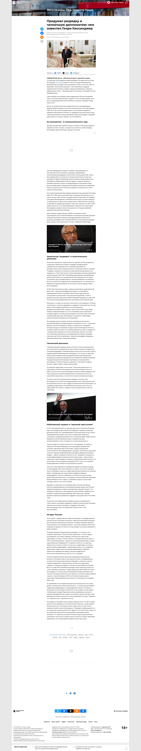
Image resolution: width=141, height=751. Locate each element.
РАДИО (64, 722)
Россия (91, 634)
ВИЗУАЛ (83, 717)
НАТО (70, 637)
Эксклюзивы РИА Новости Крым (58, 634)
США (86, 634)
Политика (80, 634)
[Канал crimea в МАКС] (83, 711)
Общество (81, 637)
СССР (60, 637)
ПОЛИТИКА (58, 717)
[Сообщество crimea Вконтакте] (64, 711)
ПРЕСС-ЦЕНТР (56, 722)
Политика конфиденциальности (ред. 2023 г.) (26, 739)
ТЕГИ (95, 722)
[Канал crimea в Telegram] (58, 711)
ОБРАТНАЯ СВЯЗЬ (81, 722)
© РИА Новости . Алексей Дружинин (54, 69)
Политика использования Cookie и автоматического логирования (28, 736)
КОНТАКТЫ (70, 722)
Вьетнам (55, 637)
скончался (58, 83)
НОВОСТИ (47, 722)
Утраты (87, 637)
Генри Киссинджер (72, 634)
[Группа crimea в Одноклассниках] (77, 711)
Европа (75, 637)
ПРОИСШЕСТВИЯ (75, 717)
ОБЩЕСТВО (66, 717)
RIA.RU (90, 722)
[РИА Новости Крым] (20, 2)
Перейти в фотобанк (66, 69)
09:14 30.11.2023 (50, 37)
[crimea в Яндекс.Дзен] (70, 711)
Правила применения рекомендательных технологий (28, 741)
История (65, 637)
